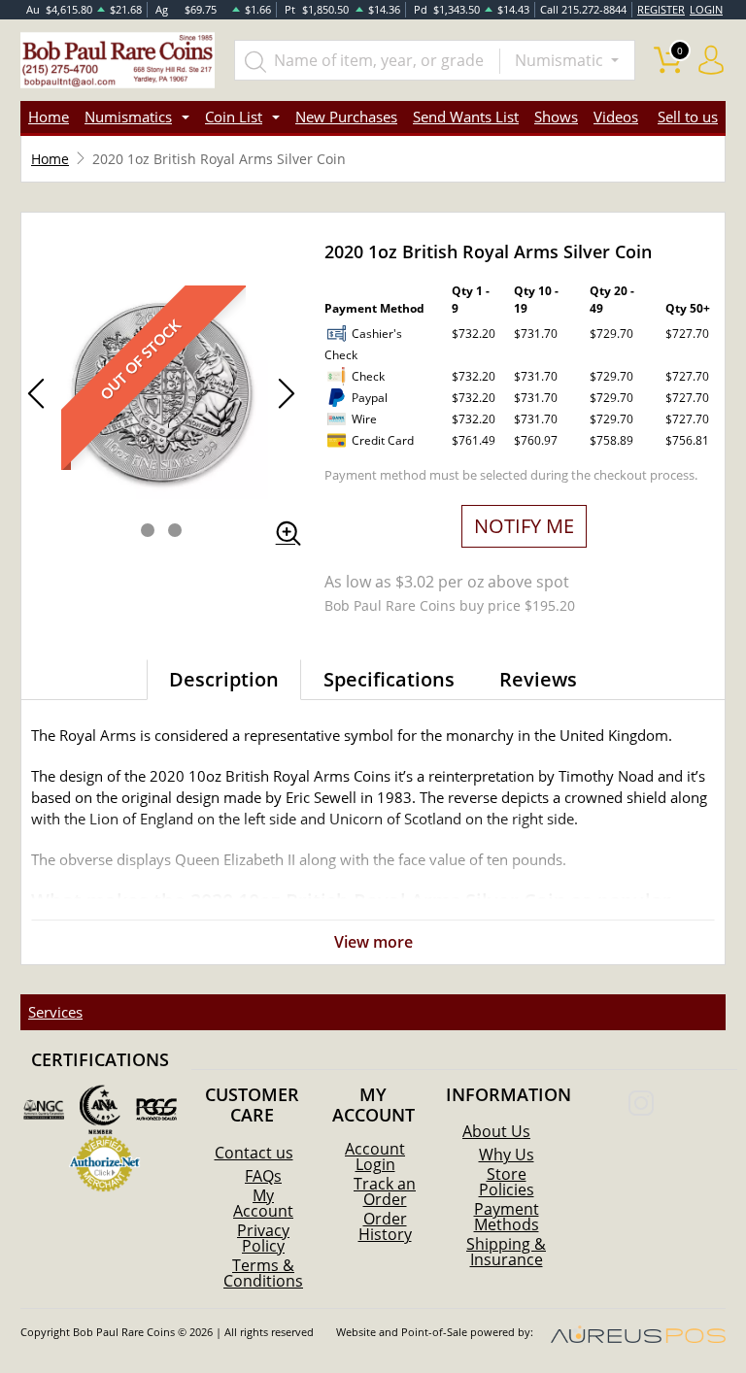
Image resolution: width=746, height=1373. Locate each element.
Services (55, 1011)
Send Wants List (466, 116)
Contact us (254, 1152)
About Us (496, 1131)
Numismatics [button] (128, 116)
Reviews (538, 679)
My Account (263, 1203)
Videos (615, 116)
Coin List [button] (233, 116)
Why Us (506, 1154)
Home (48, 116)
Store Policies (506, 1181)
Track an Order (385, 1191)
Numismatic (561, 60)
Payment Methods (506, 1216)
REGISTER (661, 9)
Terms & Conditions (263, 1273)
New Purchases (346, 116)
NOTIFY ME (524, 526)
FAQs (263, 1176)
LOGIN (706, 9)
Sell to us (688, 116)
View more (373, 942)
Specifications (389, 679)
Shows (556, 116)
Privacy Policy (263, 1238)
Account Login (375, 1156)
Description (224, 679)
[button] (147, 530)
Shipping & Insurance (506, 1251)
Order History (385, 1226)
